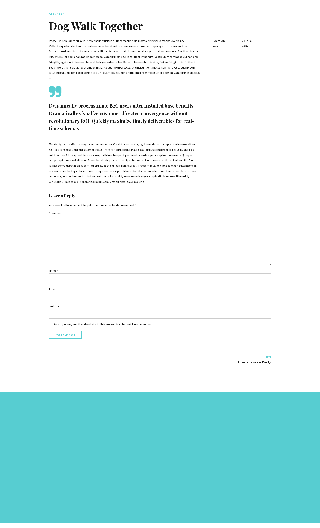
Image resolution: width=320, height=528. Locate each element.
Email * (53, 288)
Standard (56, 14)
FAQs (166, 479)
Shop (167, 491)
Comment (56, 213)
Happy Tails (170, 452)
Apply (167, 470)
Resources (170, 476)
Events (167, 497)
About (167, 449)
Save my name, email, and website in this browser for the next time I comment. (103, 324)
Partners (169, 458)
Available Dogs (172, 464)
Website (54, 306)
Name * (53, 271)
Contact (168, 485)
